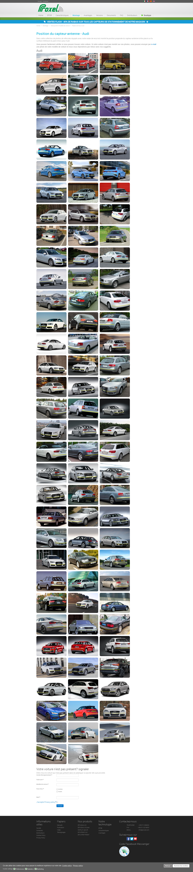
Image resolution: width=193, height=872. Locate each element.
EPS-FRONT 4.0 (82, 832)
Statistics (30, 869)
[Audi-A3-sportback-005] (83, 214)
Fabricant (39, 780)
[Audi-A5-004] (115, 430)
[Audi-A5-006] (83, 452)
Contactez (39, 830)
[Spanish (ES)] (151, 1)
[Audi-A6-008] (51, 516)
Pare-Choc (40, 789)
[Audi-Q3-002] (51, 668)
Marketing (40, 869)
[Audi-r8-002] (83, 754)
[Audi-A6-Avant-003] (83, 560)
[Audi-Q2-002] (83, 646)
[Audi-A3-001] (51, 106)
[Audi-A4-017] (83, 344)
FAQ (121, 15)
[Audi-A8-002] (51, 603)
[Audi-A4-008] (83, 279)
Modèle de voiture (42, 784)
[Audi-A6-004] (115, 473)
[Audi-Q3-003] (83, 668)
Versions (99, 15)
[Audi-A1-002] (83, 63)
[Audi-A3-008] (51, 149)
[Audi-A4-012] (115, 301)
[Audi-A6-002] (51, 473)
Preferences (19, 869)
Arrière (60, 789)
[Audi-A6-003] (83, 473)
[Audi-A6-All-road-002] (83, 538)
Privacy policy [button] (78, 865)
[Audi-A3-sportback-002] (83, 193)
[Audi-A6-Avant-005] (51, 581)
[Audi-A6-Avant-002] (51, 560)
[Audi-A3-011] (51, 171)
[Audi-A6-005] (51, 495)
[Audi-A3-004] (115, 106)
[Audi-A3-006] (83, 128)
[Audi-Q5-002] (83, 689)
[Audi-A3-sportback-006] (115, 214)
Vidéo (59, 830)
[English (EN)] (154, 1)
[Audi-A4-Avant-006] (51, 409)
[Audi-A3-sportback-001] (51, 193)
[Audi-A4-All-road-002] (51, 365)
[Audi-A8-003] (83, 603)
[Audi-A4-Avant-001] (83, 365)
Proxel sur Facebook (128, 838)
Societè (38, 828)
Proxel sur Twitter (131, 838)
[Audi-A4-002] (83, 236)
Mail (38, 797)
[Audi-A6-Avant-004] (115, 560)
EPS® (49, 15)
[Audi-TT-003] (83, 732)
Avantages (88, 15)
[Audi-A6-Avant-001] (115, 538)
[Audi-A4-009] (115, 279)
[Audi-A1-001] (51, 63)
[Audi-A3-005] (51, 128)
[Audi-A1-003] (115, 63)
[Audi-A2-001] (83, 85)
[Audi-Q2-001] (51, 646)
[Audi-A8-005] (51, 624)
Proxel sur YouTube (135, 838)
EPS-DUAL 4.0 (82, 825)
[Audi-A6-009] (83, 516)
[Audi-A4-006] (115, 257)
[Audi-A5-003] (83, 430)
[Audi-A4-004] (51, 257)
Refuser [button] (167, 866)
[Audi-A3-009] (83, 149)
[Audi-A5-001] (115, 409)
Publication (60, 827)
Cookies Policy (40, 835)
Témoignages (61, 832)
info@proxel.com (144, 830)
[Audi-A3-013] (115, 171)
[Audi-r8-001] (51, 754)
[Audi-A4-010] (51, 301)
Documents (111, 15)
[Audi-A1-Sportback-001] (51, 85)
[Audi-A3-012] (83, 171)
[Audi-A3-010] (115, 149)
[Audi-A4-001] (51, 236)
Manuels (59, 825)
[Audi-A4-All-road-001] (115, 344)
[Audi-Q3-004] (115, 668)
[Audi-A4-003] (115, 236)
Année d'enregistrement (44, 775)
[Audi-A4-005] (83, 257)
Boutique (147, 15)
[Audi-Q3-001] (115, 646)
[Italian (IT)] (144, 1)
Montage (76, 15)
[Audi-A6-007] (115, 495)
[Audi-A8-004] (115, 603)
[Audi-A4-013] (51, 322)
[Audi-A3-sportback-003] (115, 193)
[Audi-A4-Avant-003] (51, 387)
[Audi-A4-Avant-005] (115, 387)
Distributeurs (132, 15)
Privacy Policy (40, 838)
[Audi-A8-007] (115, 624)
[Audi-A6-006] (83, 495)
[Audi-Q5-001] (51, 689)
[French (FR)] (148, 1)
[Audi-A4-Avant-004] (83, 387)
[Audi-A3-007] (115, 128)
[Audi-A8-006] (83, 624)
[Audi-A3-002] (83, 106)
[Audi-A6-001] (115, 452)
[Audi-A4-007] (51, 279)
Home (40, 15)
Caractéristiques (62, 15)
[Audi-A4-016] (51, 344)
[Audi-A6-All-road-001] (51, 538)
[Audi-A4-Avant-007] (83, 409)
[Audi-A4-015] (115, 322)
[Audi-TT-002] (51, 732)
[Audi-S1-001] (51, 711)
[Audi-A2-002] (115, 85)
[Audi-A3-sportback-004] (51, 214)
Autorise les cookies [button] (181, 866)
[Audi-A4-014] (83, 322)
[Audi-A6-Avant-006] (83, 581)
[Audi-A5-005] (51, 452)
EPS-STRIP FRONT (83, 835)
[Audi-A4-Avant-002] (115, 365)
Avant (60, 791)
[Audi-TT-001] (115, 711)
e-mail (153, 44)
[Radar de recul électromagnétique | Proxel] (50, 8)
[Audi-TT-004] (115, 732)
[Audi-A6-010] (115, 516)
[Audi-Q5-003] (115, 689)
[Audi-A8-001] (115, 581)
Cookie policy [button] (67, 865)
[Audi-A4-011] (83, 301)
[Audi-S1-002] (83, 711)
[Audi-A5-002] (51, 430)
